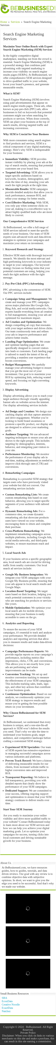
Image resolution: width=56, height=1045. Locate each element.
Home (3, 21)
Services (15, 21)
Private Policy (28, 1032)
